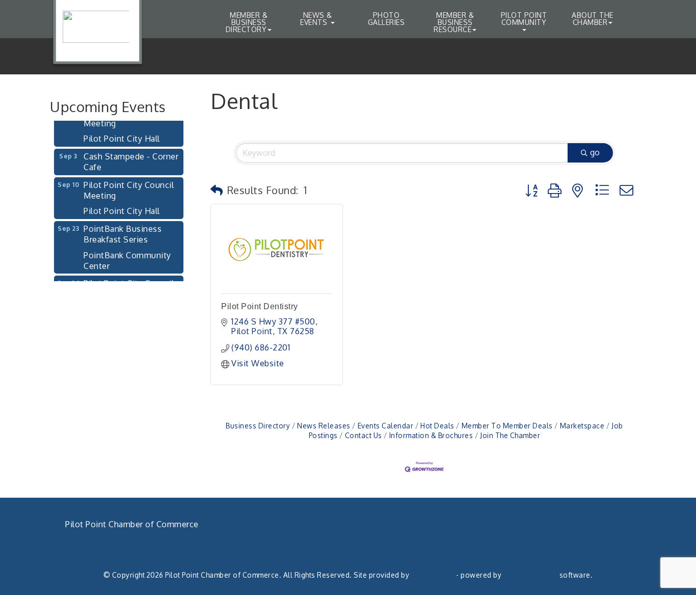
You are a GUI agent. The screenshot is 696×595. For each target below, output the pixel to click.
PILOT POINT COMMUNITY (524, 18)
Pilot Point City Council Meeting (129, 184)
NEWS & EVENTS (316, 18)
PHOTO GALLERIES (386, 18)
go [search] (595, 152)
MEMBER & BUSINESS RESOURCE (454, 22)
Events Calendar (385, 425)
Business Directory (258, 425)
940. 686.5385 (103, 547)
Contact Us (363, 435)
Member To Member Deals (507, 425)
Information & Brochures (431, 435)
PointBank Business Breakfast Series (123, 228)
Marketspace (582, 425)
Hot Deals (437, 425)
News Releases (324, 425)
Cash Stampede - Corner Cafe (131, 156)
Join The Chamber (510, 435)
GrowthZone (432, 575)
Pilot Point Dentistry (259, 306)
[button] (216, 190)
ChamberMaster (530, 575)
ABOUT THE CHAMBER (592, 18)
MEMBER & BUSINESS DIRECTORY (246, 22)
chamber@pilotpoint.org (122, 559)
